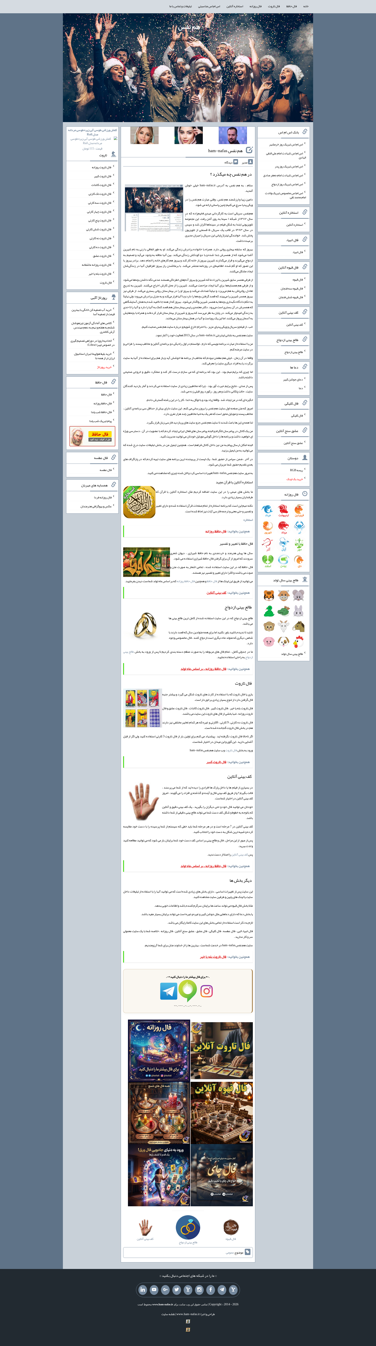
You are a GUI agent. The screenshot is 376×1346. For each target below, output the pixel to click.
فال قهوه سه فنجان (292, 288)
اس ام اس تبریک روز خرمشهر (286, 144)
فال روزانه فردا (103, 497)
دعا (301, 388)
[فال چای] (222, 1176)
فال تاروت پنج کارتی (100, 220)
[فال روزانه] (159, 1052)
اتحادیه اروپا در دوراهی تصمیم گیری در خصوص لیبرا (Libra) (92, 342)
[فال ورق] (159, 1176)
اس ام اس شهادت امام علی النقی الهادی (286, 155)
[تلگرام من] (222, 1290)
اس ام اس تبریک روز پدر (289, 166)
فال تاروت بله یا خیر (100, 274)
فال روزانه (256, 6)
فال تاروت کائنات (101, 185)
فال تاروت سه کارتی (100, 203)
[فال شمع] (159, 1114)
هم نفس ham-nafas (225, 150)
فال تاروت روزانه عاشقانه (97, 265)
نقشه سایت (168, 1314)
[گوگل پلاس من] (165, 1290)
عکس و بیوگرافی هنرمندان (96, 506)
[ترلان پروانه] (189, 136)
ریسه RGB (296, 470)
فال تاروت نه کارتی (101, 238)
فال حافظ (291, 6)
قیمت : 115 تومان (92, 139)
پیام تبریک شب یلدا (100, 421)
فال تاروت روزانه (102, 167)
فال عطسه (106, 470)
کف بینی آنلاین (239, 854)
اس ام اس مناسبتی (209, 6)
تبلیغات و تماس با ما (180, 6)
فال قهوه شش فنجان (291, 297)
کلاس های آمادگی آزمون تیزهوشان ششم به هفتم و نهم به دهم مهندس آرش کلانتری (93, 327)
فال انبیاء (297, 252)
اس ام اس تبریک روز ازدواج (287, 184)
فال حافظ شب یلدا (101, 412)
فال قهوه (298, 279)
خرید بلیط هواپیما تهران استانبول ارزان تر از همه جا (94, 356)
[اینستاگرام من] (199, 1290)
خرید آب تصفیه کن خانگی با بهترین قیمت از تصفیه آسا (93, 312)
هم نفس (189, 26)
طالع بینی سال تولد (292, 654)
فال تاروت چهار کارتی (99, 211)
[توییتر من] (176, 1290)
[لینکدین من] (142, 1290)
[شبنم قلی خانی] (144, 136)
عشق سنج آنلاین (293, 443)
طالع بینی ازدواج (293, 352)
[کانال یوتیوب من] (154, 1290)
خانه (306, 6)
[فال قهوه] (222, 1114)
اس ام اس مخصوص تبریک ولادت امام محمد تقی (285, 195)
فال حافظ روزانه (186, 581)
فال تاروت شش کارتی (99, 229)
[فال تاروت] (222, 1052)
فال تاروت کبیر (103, 176)
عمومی (230, 1253)
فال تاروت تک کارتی (100, 194)
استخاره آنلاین (235, 6)
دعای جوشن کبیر (293, 379)
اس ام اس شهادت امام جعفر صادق (283, 175)
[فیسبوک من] (210, 1290)
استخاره (248, 520)
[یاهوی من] (233, 1290)
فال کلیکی (297, 415)
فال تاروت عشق (102, 256)
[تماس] (188, 1290)
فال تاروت (274, 6)
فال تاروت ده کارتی (100, 247)
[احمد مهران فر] (233, 136)
